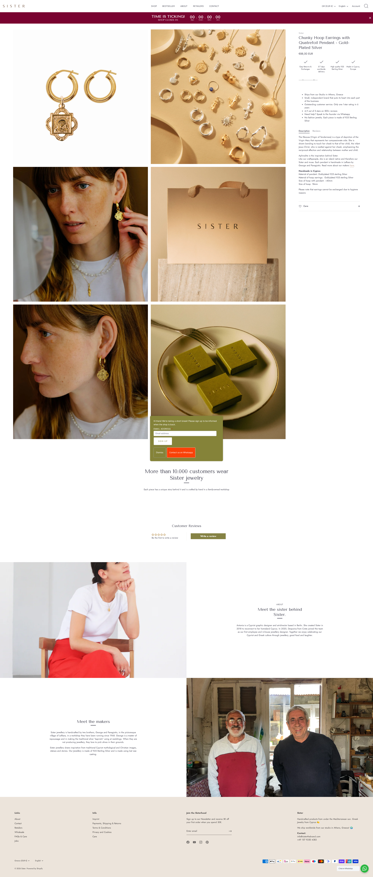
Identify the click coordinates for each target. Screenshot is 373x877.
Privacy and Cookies (102, 832)
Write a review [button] (208, 536)
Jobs (17, 840)
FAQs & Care (21, 836)
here (352, 165)
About (17, 819)
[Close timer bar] (370, 18)
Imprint (96, 819)
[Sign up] (230, 831)
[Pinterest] (207, 842)
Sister (301, 33)
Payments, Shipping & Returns (107, 823)
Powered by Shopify (35, 868)
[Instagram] (200, 842)
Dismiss (159, 452)
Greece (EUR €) (21, 861)
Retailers (18, 827)
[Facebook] (187, 842)
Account (356, 6)
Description (304, 131)
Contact (18, 823)
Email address (163, 429)
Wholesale (19, 832)
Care (305, 206)
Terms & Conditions (102, 827)
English (342, 6)
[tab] (306, 131)
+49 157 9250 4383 (307, 839)
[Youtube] (194, 842)
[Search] (366, 6)
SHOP (154, 6)
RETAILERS (198, 6)
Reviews (316, 131)
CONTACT (214, 6)
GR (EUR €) (327, 6)
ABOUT (183, 6)
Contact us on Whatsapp (181, 452)
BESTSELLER (168, 6)
